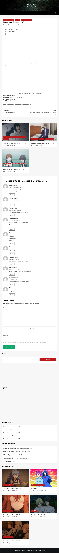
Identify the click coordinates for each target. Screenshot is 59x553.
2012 (5, 20)
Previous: (9, 111)
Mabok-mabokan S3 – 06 (9, 436)
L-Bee (4, 461)
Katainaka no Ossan (8, 484)
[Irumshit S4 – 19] (43, 478)
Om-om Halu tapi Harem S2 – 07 (11, 427)
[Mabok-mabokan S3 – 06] (43, 504)
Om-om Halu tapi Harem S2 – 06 (11, 433)
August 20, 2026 (11, 490)
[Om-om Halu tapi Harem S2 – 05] (15, 530)
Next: (43, 112)
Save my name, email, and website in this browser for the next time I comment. (26, 342)
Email (32, 328)
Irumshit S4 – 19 (7, 430)
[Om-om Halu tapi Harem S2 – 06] (15, 504)
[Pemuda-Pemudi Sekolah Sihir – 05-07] (15, 132)
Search (4, 354)
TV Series (17, 20)
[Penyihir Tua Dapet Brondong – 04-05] (43, 132)
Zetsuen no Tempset (26, 20)
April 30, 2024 (11, 171)
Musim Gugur (11, 20)
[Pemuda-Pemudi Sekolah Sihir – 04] (15, 158)
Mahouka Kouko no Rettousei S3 (11, 137)
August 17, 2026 (39, 490)
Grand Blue (34, 510)
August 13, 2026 (11, 516)
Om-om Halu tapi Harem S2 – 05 (11, 439)
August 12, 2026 (39, 516)
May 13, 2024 (39, 145)
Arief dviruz (12, 198)
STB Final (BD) (24, 458)
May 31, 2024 (11, 145)
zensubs (6, 24)
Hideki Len (12, 208)
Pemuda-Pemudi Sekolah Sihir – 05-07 (14, 143)
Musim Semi (23, 137)
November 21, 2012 (13, 24)
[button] (3, 13)
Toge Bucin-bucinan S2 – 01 (23, 451)
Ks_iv (5, 145)
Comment (6, 308)
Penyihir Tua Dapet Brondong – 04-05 (42, 143)
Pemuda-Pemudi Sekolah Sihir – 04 (13, 169)
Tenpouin (11, 185)
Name (5, 328)
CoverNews (34, 550)
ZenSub (29, 4)
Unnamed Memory (49, 139)
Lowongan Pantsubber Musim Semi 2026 (21, 448)
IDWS (13, 97)
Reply (11, 194)
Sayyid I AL (6, 448)
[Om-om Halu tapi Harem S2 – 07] (15, 478)
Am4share (19, 97)
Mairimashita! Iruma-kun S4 (38, 484)
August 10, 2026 (11, 543)
